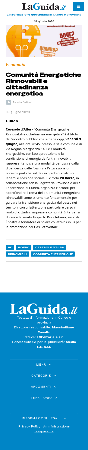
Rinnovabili (17, 254)
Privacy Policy (29, 426)
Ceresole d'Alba (49, 247)
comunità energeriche (53, 254)
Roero (23, 247)
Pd (10, 247)
